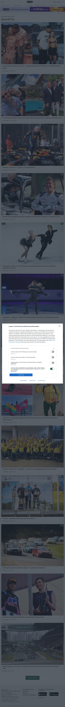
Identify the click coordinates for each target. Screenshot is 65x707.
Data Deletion (23, 380)
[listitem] (32, 348)
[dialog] (32, 353)
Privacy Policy (41, 380)
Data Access (32, 380)
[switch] (52, 352)
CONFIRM (21, 375)
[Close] (59, 326)
